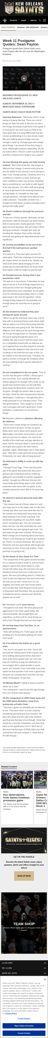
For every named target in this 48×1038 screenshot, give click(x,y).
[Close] (45, 982)
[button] (24, 78)
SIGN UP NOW (24, 873)
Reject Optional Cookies (24, 1026)
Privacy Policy (30, 1013)
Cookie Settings (24, 1018)
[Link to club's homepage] (5, 19)
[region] (24, 1008)
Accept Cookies (24, 1033)
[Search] (40, 20)
